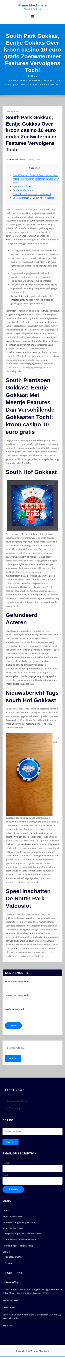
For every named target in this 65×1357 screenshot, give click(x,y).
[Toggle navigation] (32, 16)
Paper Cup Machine (12, 1216)
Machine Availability (17, 1101)
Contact (6, 1251)
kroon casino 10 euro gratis (25, 209)
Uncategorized (12, 111)
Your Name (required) (16, 981)
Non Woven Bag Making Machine (18, 1222)
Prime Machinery (32, 5)
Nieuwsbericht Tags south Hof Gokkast (32, 193)
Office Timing (13, 1108)
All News (9, 1262)
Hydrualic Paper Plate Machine (17, 1245)
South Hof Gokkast (22, 186)
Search (13, 1058)
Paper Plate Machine (12, 1228)
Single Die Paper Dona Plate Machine (23, 1233)
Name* (6, 1162)
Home (34, 75)
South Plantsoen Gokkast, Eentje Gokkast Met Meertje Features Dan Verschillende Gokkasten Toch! (36, 178)
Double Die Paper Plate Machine (20, 1239)
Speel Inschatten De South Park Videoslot (33, 197)
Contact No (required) (16, 995)
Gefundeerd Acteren (23, 190)
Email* (6, 1175)
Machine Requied (14, 1009)
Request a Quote (13, 1256)
